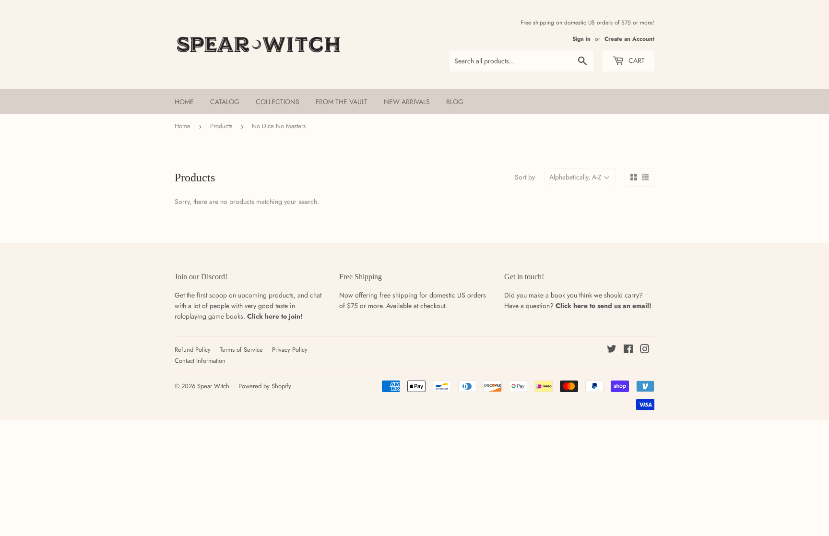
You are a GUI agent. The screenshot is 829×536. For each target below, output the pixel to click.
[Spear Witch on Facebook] (628, 350)
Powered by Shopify (264, 386)
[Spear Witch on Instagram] (645, 350)
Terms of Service (241, 349)
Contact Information (200, 360)
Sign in (581, 39)
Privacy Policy (290, 349)
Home (184, 102)
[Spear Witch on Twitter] (611, 350)
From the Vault (341, 102)
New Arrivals (407, 102)
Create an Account (629, 39)
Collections (277, 102)
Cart (636, 60)
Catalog (224, 102)
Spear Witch (213, 386)
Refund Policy (193, 349)
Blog (454, 102)
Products (221, 126)
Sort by (525, 177)
